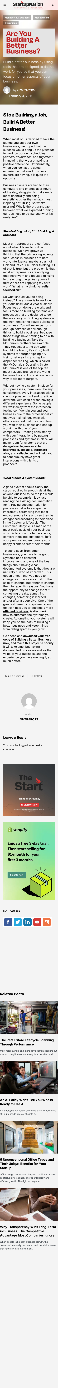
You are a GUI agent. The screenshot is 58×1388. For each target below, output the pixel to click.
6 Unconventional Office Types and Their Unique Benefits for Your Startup (27, 1164)
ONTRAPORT (37, 676)
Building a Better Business (33, 639)
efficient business (16, 611)
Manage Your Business (17, 17)
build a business (14, 676)
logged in (25, 745)
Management (42, 17)
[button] (5, 5)
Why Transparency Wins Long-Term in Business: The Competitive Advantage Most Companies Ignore (28, 1231)
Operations (11, 23)
